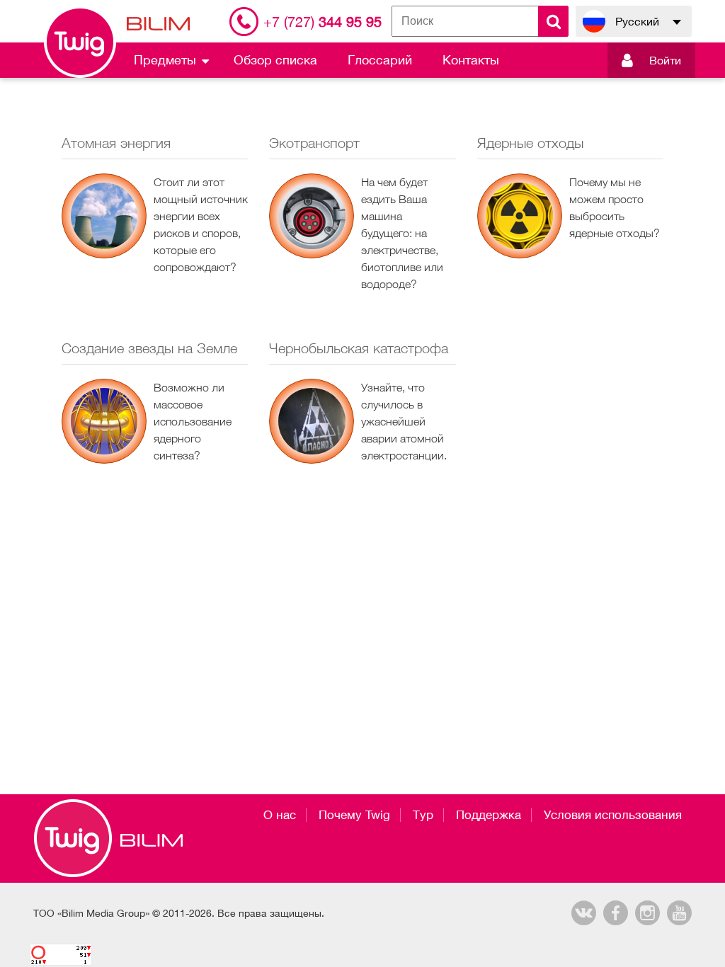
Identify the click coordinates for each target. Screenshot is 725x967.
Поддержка (488, 815)
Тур (423, 815)
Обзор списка (275, 59)
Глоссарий (380, 59)
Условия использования (613, 815)
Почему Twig (354, 815)
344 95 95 (322, 21)
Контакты (471, 59)
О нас (279, 815)
